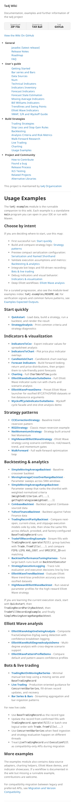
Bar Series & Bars (22, 696)
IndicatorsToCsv (21, 343)
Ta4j (59, 25)
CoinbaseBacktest (22, 504)
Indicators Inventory (23, 87)
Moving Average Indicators (27, 99)
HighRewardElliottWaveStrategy (31, 439)
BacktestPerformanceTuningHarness (34, 558)
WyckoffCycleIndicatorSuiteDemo (32, 401)
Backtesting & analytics (25, 263)
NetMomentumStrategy (26, 431)
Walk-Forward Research (25, 138)
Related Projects (21, 175)
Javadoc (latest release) (25, 47)
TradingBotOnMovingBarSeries (30, 673)
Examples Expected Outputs (21, 302)
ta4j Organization (51, 186)
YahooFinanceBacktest (25, 511)
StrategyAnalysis (22, 324)
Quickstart (18, 317)
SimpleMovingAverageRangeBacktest (35, 484)
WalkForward (19, 450)
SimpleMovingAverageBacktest (31, 469)
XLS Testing (18, 171)
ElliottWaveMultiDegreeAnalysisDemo (35, 642)
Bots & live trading (22, 271)
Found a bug (19, 163)
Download (15, 25)
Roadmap (17, 55)
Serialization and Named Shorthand (33, 256)
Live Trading (19, 142)
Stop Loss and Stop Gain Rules (29, 127)
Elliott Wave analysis (52, 283)
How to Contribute (22, 159)
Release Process (21, 167)
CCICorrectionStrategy (25, 420)
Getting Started (20, 68)
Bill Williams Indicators (25, 102)
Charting (16, 146)
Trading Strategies (22, 123)
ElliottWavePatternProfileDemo (31, 654)
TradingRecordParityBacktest (29, 519)
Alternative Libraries (23, 178)
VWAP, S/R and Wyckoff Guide (29, 114)
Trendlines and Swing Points (28, 106)
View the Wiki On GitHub (19, 35)
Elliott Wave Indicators (25, 110)
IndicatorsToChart (22, 351)
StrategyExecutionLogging (28, 566)
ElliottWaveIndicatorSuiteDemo (31, 378)
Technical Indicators (23, 83)
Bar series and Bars (23, 72)
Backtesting (18, 131)
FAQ (13, 59)
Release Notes (20, 51)
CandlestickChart (22, 359)
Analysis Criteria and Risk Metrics (31, 135)
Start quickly (44, 241)
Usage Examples (21, 150)
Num (14, 80)
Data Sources (19, 76)
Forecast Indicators (23, 91)
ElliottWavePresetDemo (26, 389)
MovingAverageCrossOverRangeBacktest (37, 477)
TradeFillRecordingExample (28, 538)
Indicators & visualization (26, 279)
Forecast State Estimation (26, 95)
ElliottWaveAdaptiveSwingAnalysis (33, 631)
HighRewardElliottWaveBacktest (31, 585)
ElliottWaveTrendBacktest (27, 573)
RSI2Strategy (19, 427)
